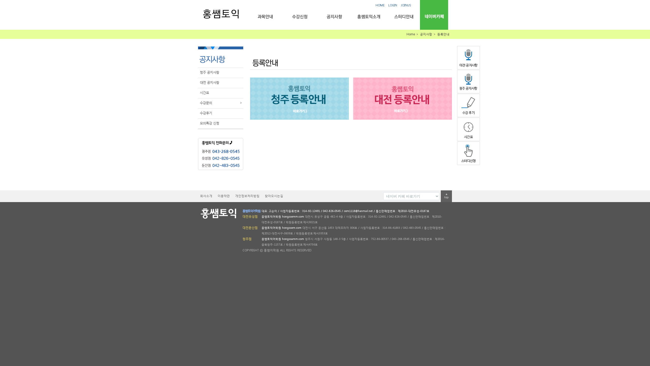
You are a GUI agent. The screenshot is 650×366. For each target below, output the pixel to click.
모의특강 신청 (209, 123)
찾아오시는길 (274, 196)
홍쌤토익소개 (368, 16)
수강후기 (206, 113)
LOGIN (392, 5)
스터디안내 (403, 16)
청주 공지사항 (209, 72)
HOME (380, 5)
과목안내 (265, 16)
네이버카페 (434, 16)
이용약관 (224, 196)
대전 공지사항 (209, 82)
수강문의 (221, 103)
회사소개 (206, 196)
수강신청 (299, 16)
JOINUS (406, 5)
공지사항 (334, 16)
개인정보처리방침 (247, 196)
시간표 (204, 92)
